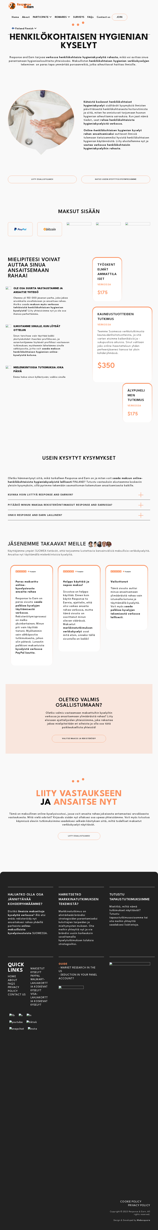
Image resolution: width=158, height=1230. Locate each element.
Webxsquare (143, 1220)
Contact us (17, 994)
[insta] (32, 1029)
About (12, 980)
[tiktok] (31, 1022)
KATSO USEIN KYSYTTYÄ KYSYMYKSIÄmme (115, 179)
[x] (20, 1015)
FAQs (11, 984)
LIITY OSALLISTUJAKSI (42, 179)
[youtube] (16, 1022)
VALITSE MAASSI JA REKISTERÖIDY (79, 739)
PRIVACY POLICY (139, 1205)
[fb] (12, 1015)
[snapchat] (17, 1029)
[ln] (29, 1015)
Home (12, 976)
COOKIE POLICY (130, 1201)
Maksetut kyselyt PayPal (38, 972)
